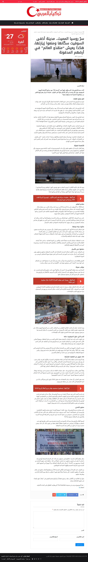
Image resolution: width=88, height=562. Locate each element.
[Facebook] (41, 559)
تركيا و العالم (45, 22)
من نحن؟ (28, 559)
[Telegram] (35, 559)
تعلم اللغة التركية (51, 1)
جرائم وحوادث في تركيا (19, 22)
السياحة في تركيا (30, 22)
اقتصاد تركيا (61, 22)
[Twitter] (39, 559)
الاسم (82, 530)
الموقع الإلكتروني (54, 536)
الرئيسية (81, 32)
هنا (79, 487)
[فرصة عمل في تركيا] (32, 559)
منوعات (76, 32)
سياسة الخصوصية (20, 559)
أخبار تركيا (67, 22)
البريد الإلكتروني (80, 536)
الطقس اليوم (42, 1)
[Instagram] (37, 559)
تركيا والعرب (38, 22)
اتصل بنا (35, 1)
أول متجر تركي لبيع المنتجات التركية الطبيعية (11, 556)
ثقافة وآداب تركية (53, 22)
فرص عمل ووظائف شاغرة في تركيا (64, 1)
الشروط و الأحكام (11, 559)
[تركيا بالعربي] (44, 11)
